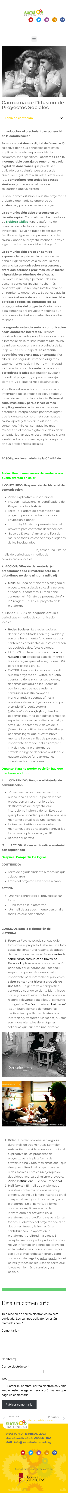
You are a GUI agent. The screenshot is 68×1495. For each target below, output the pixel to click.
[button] (34, 39)
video (33, 815)
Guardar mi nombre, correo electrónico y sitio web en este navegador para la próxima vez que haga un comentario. (34, 1390)
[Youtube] (30, 19)
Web (4, 1378)
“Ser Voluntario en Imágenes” (45, 1004)
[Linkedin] (46, 19)
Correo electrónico (15, 1366)
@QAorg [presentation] (40, 711)
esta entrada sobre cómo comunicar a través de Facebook (36, 959)
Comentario (11, 1330)
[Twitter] (38, 19)
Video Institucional (21, 1181)
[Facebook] (62, 19)
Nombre (8, 1359)
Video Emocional (50, 1181)
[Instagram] (54, 19)
